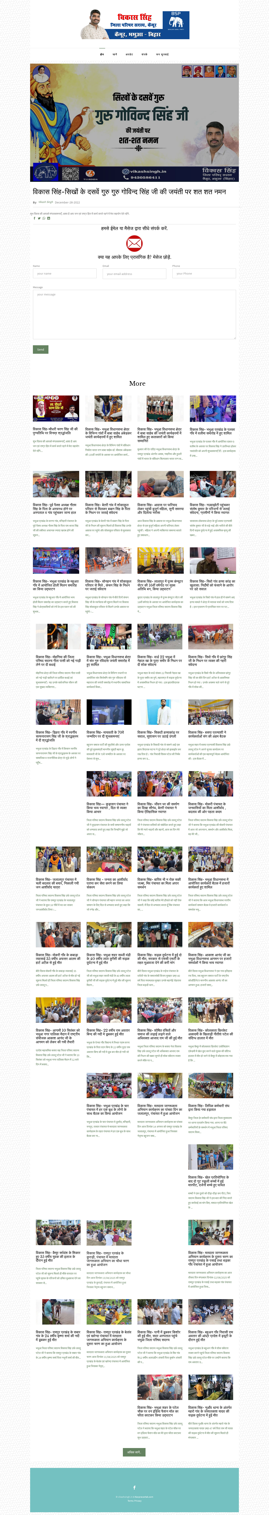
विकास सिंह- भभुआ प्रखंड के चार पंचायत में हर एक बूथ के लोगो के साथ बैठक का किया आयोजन (108, 1110)
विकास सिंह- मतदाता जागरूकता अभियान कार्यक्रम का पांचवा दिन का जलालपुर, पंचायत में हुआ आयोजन (159, 1110)
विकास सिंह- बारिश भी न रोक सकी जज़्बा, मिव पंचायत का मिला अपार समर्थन (159, 883)
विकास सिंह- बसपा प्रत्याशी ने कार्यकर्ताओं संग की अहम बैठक (207, 734)
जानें (115, 54)
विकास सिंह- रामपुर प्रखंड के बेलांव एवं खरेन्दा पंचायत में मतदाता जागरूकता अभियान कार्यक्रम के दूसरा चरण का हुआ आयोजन (109, 1338)
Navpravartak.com (144, 1496)
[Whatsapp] (44, 218)
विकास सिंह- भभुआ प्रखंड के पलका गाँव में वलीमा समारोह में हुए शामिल (212, 431)
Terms (131, 1500)
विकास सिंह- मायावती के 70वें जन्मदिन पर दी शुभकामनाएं (105, 734)
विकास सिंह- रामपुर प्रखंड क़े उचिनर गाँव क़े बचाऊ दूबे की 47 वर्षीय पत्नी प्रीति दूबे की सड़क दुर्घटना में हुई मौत (157, 1259)
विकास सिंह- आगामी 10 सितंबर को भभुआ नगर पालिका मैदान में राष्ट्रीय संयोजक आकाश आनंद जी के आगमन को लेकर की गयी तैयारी (58, 1036)
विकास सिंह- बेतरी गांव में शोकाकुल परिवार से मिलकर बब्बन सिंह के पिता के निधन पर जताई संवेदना (107, 509)
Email (106, 266)
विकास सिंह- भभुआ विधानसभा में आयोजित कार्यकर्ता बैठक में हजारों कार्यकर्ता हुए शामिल (209, 883)
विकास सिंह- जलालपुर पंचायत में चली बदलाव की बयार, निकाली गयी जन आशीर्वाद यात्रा (57, 883)
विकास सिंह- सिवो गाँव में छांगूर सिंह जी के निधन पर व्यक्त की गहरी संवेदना (210, 661)
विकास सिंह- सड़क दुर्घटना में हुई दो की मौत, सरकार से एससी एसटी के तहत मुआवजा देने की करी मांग (159, 959)
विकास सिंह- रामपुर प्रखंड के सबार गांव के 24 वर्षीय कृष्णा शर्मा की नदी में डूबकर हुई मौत (58, 1336)
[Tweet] (39, 218)
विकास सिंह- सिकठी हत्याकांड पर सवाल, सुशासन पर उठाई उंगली (158, 734)
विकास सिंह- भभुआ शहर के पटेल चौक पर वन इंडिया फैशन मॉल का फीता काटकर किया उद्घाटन (158, 1411)
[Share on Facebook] (34, 218)
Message (38, 287)
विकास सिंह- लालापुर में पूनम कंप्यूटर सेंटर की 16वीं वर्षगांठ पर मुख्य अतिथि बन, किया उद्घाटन (160, 585)
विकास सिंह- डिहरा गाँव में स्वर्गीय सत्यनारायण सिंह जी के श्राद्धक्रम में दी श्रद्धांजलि (57, 736)
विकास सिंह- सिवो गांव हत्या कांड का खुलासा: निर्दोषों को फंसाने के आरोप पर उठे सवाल (212, 585)
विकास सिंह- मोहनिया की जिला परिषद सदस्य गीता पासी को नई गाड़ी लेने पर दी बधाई (58, 661)
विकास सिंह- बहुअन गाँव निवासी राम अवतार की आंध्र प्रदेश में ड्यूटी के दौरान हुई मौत (210, 1336)
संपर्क (145, 54)
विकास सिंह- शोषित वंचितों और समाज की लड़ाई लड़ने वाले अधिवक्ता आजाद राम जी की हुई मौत (159, 1034)
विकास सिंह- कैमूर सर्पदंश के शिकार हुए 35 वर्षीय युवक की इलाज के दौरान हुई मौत (58, 1257)
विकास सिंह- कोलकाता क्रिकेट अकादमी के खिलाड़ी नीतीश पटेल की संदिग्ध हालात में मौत (210, 1034)
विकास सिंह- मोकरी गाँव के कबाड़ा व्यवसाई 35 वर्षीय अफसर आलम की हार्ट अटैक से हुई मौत (58, 959)
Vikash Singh (45, 202)
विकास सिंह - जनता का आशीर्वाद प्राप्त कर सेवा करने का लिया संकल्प (107, 883)
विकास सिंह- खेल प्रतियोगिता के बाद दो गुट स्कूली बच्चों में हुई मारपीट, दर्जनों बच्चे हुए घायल (208, 1181)
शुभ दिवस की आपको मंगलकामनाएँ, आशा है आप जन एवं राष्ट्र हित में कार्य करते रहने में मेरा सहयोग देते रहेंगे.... (56, 446)
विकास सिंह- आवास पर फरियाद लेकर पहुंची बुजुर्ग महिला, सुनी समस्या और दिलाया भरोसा (160, 509)
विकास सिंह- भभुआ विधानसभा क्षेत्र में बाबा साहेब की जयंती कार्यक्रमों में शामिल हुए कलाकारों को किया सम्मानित (159, 435)
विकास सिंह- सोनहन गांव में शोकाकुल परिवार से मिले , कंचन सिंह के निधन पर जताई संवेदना (108, 585)
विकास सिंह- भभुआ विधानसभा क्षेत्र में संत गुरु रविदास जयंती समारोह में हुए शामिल (109, 661)
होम (102, 54)
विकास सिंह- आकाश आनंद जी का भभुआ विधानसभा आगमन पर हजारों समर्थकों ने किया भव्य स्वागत (209, 959)
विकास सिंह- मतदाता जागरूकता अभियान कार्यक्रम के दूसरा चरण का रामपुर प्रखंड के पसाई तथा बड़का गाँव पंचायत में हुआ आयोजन (210, 1259)
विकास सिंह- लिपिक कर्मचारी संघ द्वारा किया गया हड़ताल (208, 1108)
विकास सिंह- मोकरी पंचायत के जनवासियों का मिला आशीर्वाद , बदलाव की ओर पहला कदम (207, 808)
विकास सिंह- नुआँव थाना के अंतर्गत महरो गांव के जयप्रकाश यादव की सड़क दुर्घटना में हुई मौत (210, 1411)
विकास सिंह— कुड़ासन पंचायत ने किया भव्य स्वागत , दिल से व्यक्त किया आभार (107, 808)
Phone (176, 266)
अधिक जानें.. (134, 1452)
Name (36, 266)
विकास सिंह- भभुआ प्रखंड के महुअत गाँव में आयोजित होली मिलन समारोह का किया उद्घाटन (56, 585)
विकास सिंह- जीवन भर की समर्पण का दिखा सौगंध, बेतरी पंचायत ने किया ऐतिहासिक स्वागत (158, 808)
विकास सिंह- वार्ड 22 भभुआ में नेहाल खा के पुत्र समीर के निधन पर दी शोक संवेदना (159, 661)
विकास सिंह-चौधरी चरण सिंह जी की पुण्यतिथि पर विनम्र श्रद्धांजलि (55, 431)
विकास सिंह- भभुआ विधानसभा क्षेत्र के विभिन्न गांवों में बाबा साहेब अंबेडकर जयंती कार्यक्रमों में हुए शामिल (108, 433)
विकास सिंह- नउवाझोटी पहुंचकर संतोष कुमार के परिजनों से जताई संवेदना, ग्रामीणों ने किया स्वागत (210, 509)
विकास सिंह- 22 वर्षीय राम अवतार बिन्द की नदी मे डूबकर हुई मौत (108, 1032)
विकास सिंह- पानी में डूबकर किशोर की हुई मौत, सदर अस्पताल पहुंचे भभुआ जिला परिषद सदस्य (158, 1336)
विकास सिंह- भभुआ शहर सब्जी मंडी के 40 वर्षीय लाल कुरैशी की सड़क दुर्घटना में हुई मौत (109, 959)
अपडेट (129, 54)
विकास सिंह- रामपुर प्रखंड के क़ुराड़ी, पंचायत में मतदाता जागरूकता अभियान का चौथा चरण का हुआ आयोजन (108, 1259)
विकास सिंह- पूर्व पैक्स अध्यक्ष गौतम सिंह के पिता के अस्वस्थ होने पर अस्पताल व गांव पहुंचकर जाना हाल (54, 509)
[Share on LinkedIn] (48, 218)
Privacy (138, 1500)
